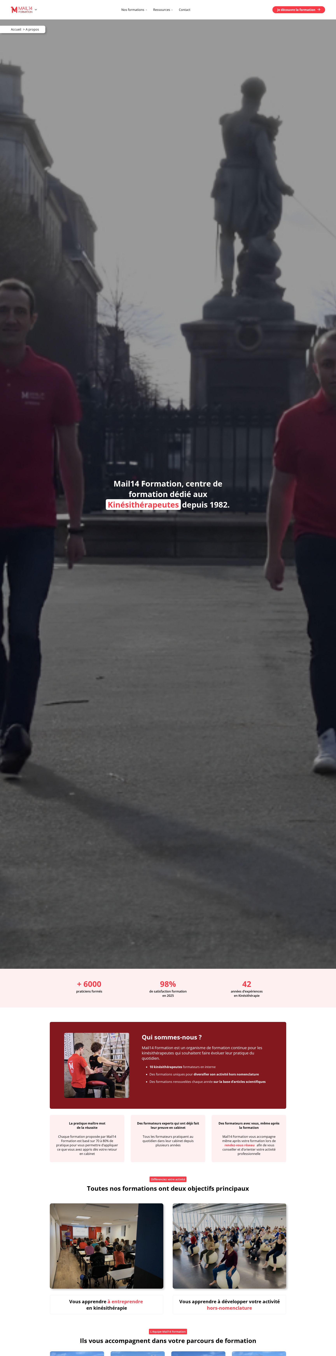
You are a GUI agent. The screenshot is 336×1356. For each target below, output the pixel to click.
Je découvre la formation (296, 10)
